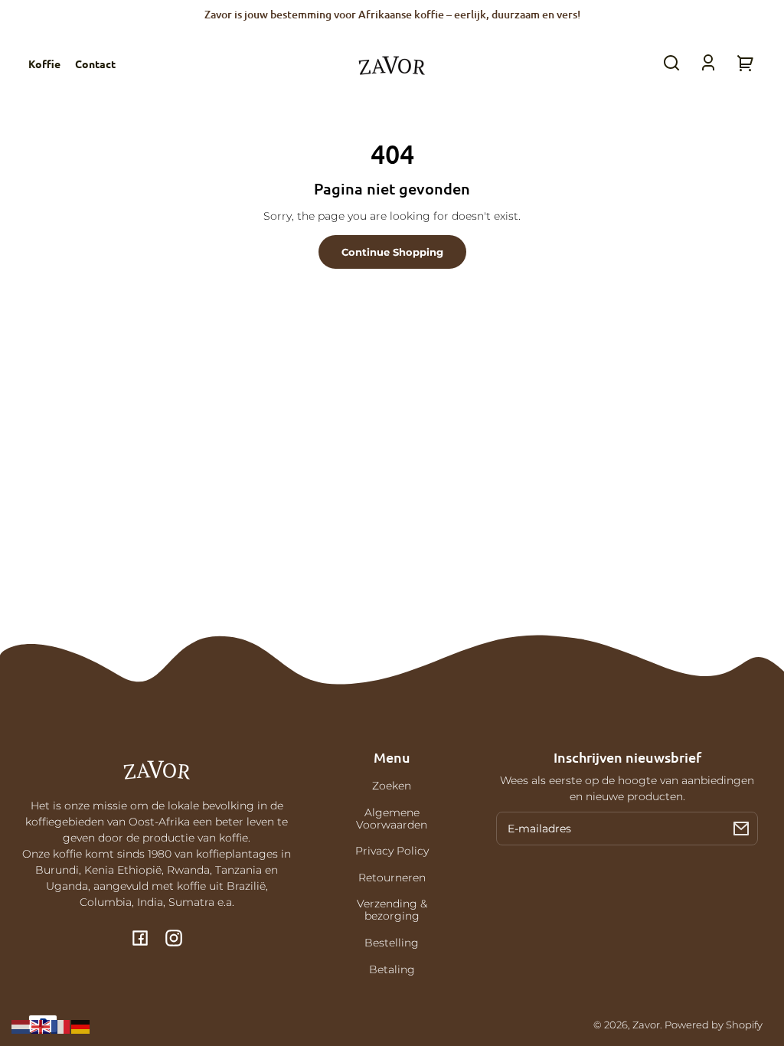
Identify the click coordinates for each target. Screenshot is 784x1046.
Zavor (646, 1025)
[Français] (61, 1026)
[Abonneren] (741, 828)
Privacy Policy (392, 851)
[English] (41, 1026)
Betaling (392, 969)
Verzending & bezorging (392, 910)
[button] (671, 63)
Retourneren (392, 877)
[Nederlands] (21, 1026)
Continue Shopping (392, 252)
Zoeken (391, 786)
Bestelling (391, 943)
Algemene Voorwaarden (391, 819)
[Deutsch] (81, 1026)
